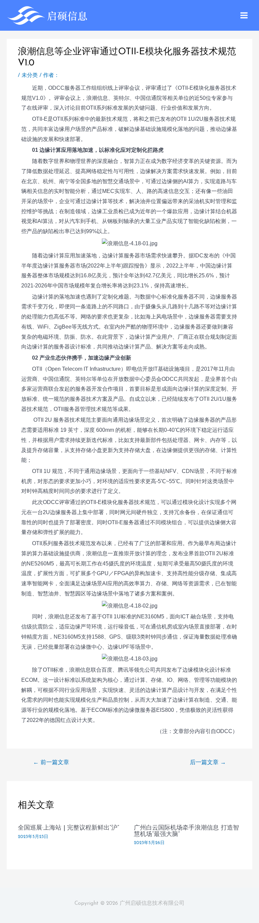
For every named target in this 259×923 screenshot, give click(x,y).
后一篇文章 (208, 762)
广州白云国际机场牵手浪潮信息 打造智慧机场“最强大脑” (186, 831)
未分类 (30, 75)
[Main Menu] (244, 15)
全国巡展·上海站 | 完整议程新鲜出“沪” (68, 828)
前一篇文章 (51, 762)
